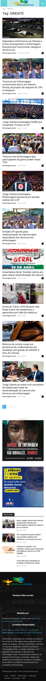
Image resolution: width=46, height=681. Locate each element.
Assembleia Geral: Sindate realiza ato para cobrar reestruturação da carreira (22, 273)
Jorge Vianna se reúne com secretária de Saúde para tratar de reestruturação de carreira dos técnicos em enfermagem (22, 389)
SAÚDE (5, 381)
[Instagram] (26, 602)
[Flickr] (20, 602)
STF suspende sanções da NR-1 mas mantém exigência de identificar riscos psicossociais (29, 537)
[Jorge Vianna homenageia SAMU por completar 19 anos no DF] (23, 109)
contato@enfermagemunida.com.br (28, 632)
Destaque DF (7, 268)
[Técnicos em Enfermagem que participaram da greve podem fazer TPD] (23, 143)
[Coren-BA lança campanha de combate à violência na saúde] (8, 564)
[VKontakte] (31, 602)
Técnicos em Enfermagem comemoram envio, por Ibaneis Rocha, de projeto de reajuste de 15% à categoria (22, 86)
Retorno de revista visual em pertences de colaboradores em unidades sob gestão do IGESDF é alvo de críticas (20, 348)
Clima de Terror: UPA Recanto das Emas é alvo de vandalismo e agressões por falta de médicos (20, 309)
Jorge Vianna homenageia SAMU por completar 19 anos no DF (22, 123)
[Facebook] (14, 602)
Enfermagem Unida (9, 53)
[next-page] (19, 407)
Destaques (6, 37)
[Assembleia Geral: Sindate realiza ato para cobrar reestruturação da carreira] (23, 259)
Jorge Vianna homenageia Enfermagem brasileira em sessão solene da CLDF (21, 197)
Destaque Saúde (8, 190)
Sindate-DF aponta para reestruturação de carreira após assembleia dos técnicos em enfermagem (19, 236)
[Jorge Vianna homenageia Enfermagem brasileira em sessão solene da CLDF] (23, 181)
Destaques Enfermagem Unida (12, 118)
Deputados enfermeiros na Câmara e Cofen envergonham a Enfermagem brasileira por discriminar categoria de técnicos (22, 45)
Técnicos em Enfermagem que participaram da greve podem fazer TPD (21, 159)
